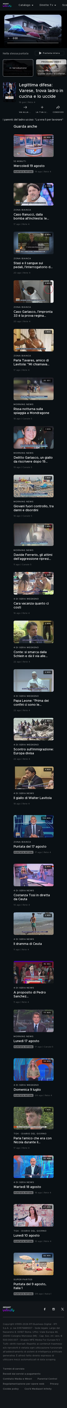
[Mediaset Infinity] (7, 5)
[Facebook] (44, 1309)
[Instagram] (53, 1309)
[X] (62, 1309)
